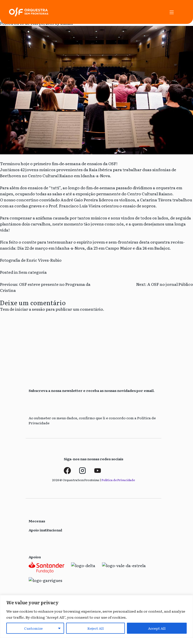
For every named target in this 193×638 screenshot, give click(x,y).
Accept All (157, 628)
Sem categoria (33, 272)
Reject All (95, 628)
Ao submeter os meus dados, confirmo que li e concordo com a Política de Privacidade (92, 420)
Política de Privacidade (118, 480)
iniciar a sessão (30, 309)
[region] (96, 616)
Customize (33, 628)
